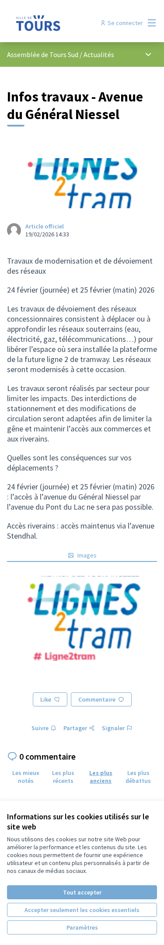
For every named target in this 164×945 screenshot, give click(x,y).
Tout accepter (82, 892)
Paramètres (82, 927)
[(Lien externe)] (82, 618)
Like (45, 699)
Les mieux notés (25, 777)
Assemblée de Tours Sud (43, 54)
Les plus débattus (138, 777)
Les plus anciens (100, 777)
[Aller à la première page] (62, 23)
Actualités (99, 54)
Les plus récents (63, 777)
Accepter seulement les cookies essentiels (82, 910)
